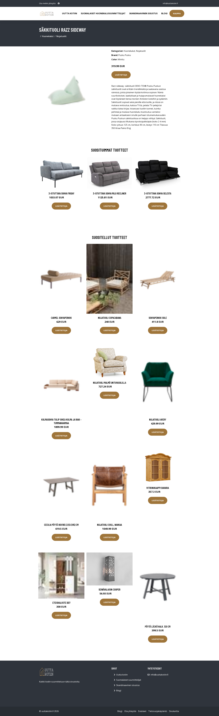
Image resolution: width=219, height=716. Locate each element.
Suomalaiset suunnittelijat (128, 679)
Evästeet (142, 711)
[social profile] (59, 3)
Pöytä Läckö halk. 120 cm (157, 626)
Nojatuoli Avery (157, 419)
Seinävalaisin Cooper (109, 589)
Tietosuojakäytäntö (157, 711)
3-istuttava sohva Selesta (157, 193)
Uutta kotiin (69, 13)
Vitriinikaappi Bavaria (157, 487)
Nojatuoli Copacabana (109, 317)
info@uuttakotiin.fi (170, 3)
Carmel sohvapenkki (61, 317)
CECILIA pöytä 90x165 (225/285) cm (61, 524)
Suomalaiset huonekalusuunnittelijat (103, 13)
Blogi (164, 13)
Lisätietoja (121, 75)
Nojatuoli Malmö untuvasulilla (109, 382)
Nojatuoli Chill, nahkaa (109, 524)
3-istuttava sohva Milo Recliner (109, 193)
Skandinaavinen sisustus (143, 13)
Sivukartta (174, 711)
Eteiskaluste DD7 (61, 602)
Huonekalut (48, 36)
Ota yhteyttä (130, 711)
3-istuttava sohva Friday (61, 193)
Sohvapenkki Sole (158, 317)
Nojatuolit (61, 36)
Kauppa (177, 13)
